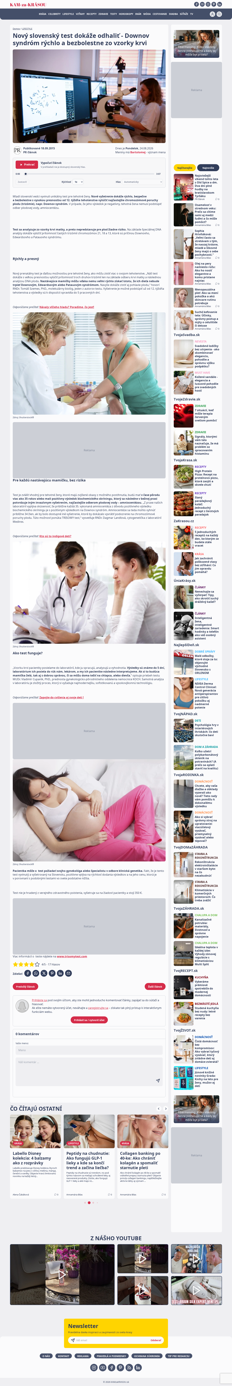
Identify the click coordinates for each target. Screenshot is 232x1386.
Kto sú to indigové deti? (55, 536)
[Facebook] (196, 4)
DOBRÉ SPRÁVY (205, 651)
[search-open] (219, 14)
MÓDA (147, 14)
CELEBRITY (54, 14)
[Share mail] (68, 973)
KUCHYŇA (201, 977)
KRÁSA (42, 14)
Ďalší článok (155, 986)
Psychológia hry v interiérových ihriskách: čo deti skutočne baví (207, 730)
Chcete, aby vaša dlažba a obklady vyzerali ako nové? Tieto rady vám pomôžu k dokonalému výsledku (206, 796)
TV (191, 14)
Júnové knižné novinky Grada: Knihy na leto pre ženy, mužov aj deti (206, 1079)
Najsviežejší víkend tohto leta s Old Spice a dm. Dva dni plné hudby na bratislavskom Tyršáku (206, 186)
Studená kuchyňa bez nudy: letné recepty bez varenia (207, 1013)
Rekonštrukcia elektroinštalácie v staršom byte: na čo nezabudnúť (206, 868)
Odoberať (156, 1340)
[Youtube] (202, 4)
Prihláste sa (39, 1000)
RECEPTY (91, 14)
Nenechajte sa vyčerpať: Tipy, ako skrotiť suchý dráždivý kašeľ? (206, 596)
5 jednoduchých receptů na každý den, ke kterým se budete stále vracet (207, 538)
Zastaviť (22, 181)
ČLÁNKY (200, 587)
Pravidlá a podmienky (111, 1356)
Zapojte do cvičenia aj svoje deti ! (61, 697)
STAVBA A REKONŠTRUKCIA (206, 856)
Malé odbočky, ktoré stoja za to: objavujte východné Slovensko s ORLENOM (206, 664)
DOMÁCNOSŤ (204, 781)
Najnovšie (208, 167)
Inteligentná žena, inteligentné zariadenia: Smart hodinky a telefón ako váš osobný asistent (207, 628)
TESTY (113, 14)
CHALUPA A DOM (206, 915)
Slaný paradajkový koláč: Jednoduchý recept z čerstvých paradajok (207, 506)
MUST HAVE (202, 373)
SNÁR (138, 14)
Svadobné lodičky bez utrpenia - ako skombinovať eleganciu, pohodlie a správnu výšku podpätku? (207, 356)
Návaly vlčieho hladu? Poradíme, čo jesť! (66, 307)
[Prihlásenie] (212, 14)
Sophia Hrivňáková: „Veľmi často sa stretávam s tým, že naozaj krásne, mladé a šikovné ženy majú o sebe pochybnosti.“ (206, 242)
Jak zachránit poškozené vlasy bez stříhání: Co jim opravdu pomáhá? (206, 565)
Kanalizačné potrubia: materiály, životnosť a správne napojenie (203, 928)
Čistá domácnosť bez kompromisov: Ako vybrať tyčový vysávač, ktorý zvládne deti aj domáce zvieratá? (207, 1051)
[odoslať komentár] (158, 1080)
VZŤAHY (80, 14)
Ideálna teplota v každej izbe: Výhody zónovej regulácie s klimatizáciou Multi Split (206, 955)
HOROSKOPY (126, 14)
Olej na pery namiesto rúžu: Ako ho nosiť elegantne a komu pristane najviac (205, 272)
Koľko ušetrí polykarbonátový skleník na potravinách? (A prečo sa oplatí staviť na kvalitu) (206, 760)
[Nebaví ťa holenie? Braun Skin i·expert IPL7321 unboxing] (143, 1290)
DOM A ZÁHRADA (206, 747)
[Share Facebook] (27, 973)
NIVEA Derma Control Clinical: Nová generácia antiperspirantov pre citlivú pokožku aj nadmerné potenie (206, 695)
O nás (46, 1356)
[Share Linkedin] (60, 973)
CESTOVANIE (160, 14)
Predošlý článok (25, 986)
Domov (16, 28)
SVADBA (173, 14)
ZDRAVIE (103, 14)
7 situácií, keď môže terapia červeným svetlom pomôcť (206, 415)
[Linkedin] (219, 4)
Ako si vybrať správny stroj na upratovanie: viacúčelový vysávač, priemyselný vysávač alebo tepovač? (206, 829)
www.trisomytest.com (72, 956)
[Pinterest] (213, 4)
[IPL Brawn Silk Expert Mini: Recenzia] (196, 1290)
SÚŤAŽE (184, 14)
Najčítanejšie (184, 167)
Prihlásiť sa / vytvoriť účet (89, 1020)
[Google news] (129, 1367)
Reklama (83, 1356)
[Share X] (44, 973)
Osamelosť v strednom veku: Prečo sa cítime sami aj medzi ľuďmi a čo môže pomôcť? (206, 213)
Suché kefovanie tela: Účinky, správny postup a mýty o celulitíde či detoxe (206, 318)
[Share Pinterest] (52, 973)
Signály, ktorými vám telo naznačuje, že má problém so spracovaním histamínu (206, 445)
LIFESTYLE (68, 14)
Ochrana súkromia (147, 1356)
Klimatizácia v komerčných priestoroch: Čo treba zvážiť (205, 895)
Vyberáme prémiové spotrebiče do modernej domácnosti (204, 988)
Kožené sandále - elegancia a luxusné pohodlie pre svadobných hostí (206, 383)
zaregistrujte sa (98, 1008)
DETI (198, 720)
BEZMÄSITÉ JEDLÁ (206, 1004)
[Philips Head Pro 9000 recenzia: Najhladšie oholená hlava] (196, 1259)
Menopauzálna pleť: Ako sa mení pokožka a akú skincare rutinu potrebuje (206, 296)
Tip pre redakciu (179, 1356)
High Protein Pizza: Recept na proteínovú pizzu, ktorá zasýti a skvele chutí (207, 477)
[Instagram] (208, 4)
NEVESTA (201, 341)
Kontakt (63, 1356)
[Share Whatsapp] (35, 973)
